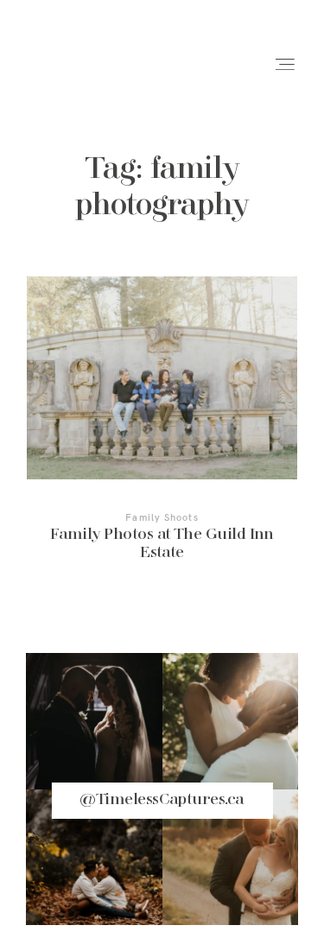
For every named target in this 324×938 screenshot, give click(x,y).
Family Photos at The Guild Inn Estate (162, 430)
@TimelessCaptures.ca (161, 800)
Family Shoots (161, 517)
